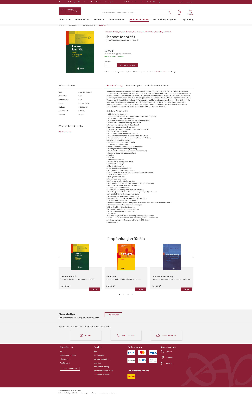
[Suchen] (169, 12)
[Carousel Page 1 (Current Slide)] (120, 294)
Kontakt (180, 2)
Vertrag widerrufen (70, 369)
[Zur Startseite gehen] (70, 11)
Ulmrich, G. (167, 32)
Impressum (189, 2)
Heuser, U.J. (140, 32)
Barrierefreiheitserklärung (103, 371)
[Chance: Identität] (80, 257)
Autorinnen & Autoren (157, 85)
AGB (95, 351)
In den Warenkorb (129, 65)
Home (60, 25)
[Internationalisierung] (171, 257)
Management (102, 25)
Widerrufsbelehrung (101, 367)
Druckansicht (66, 132)
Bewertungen (133, 85)
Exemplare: (108, 61)
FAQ (61, 351)
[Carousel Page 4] (132, 294)
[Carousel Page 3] (128, 294)
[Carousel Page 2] (124, 294)
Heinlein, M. (130, 32)
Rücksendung (65, 359)
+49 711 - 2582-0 (128, 335)
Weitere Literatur (72, 25)
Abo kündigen (65, 363)
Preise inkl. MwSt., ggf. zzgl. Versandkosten (118, 54)
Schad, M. (158, 32)
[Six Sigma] (126, 257)
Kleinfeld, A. (149, 32)
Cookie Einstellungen (102, 374)
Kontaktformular (161, 72)
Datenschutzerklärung (102, 359)
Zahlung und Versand (68, 355)
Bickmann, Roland (111, 32)
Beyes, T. (122, 32)
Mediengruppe (99, 355)
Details (94, 289)
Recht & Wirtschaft (88, 25)
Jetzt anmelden (113, 315)
